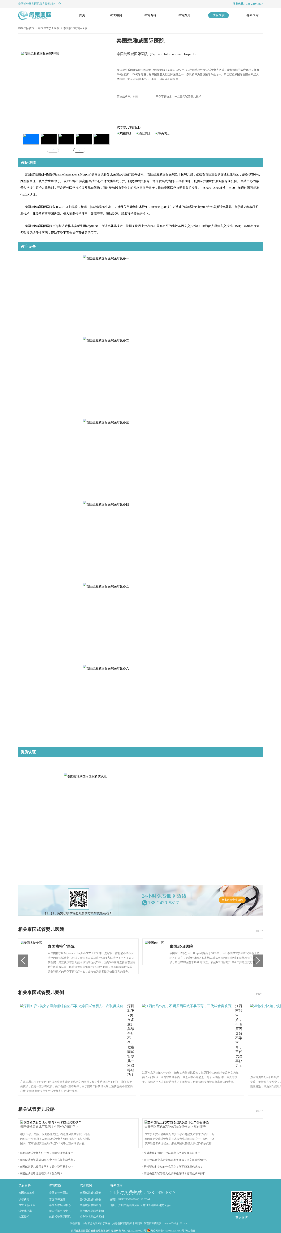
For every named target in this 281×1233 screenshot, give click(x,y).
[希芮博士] (162, 133)
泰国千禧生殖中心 (60, 1211)
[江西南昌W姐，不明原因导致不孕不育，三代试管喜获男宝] (186, 1036)
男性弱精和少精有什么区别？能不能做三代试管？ (173, 1166)
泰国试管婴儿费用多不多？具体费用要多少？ (46, 1166)
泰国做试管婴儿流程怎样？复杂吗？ (41, 1173)
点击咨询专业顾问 (232, 899)
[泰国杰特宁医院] (31, 956)
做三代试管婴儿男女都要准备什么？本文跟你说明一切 (176, 1159)
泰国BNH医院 (57, 1199)
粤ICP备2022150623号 (134, 1230)
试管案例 (86, 1185)
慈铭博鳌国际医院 (60, 1216)
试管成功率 (25, 1211)
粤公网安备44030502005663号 (167, 1230)
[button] (31, 139)
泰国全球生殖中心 (60, 1205)
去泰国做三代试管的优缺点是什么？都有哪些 (175, 1126)
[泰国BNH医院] (154, 952)
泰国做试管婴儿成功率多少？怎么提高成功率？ (48, 1159)
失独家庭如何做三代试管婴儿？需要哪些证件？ (172, 1153)
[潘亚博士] (143, 133)
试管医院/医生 (27, 1205)
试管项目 (116, 15)
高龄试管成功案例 (90, 1205)
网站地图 (190, 1230)
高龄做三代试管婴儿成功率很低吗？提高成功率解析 (174, 1173)
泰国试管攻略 (27, 1192)
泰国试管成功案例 (90, 1192)
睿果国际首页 (26, 28)
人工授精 (24, 1216)
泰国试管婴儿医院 (48, 28)
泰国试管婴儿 (26, 3)
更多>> (259, 930)
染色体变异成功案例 (92, 1211)
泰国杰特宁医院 (58, 1192)
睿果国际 (252, 15)
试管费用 (184, 15)
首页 (82, 15)
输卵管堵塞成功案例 (92, 1216)
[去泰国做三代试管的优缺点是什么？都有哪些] (178, 1122)
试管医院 (218, 15)
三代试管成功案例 (90, 1199)
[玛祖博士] (124, 133)
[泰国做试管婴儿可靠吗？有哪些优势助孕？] (51, 1122)
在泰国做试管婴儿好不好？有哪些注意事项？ (46, 1153)
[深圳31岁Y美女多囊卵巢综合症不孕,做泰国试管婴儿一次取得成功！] (71, 1040)
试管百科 (150, 15)
